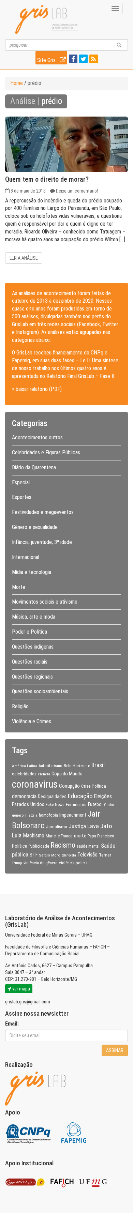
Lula (16, 835)
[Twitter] (82, 59)
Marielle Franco (59, 835)
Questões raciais (29, 661)
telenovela (69, 855)
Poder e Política (29, 631)
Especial (21, 482)
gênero (18, 815)
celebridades (24, 773)
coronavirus (35, 784)
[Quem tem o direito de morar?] (66, 144)
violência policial (74, 862)
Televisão (87, 854)
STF (34, 855)
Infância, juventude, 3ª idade (42, 542)
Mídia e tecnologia (31, 572)
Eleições (103, 796)
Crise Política (93, 786)
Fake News (55, 804)
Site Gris (47, 60)
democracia (24, 796)
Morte (18, 587)
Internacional (25, 557)
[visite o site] (28, 1132)
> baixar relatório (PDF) (37, 389)
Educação (80, 796)
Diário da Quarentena (34, 467)
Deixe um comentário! (77, 191)
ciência (44, 774)
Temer (105, 855)
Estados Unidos (28, 804)
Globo (109, 804)
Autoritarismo (50, 765)
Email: (12, 1023)
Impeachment (72, 815)
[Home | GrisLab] (46, 19)
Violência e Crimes (31, 721)
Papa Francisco (101, 836)
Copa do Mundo (67, 774)
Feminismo (76, 804)
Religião (20, 706)
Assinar (114, 1050)
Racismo (62, 845)
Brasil (98, 765)
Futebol (95, 804)
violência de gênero (41, 863)
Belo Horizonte (77, 765)
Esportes (21, 497)
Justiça (77, 826)
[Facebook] (72, 59)
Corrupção (69, 786)
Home (16, 83)
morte (80, 836)
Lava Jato (99, 826)
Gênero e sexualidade (35, 527)
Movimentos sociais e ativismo (44, 601)
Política (19, 846)
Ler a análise (24, 258)
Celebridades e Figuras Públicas (46, 452)
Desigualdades (52, 796)
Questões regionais (32, 676)
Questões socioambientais (40, 691)
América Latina (24, 765)
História (31, 815)
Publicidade (39, 846)
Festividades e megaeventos (43, 512)
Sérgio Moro (49, 855)
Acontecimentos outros (37, 437)
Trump (17, 863)
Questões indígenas (33, 646)
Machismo (33, 835)
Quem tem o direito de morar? (47, 179)
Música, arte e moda (33, 616)
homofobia (48, 815)
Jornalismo (56, 826)
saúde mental (88, 846)
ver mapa (20, 988)
